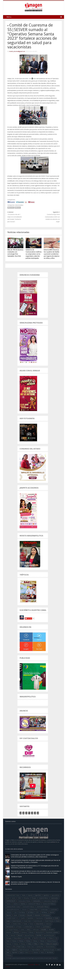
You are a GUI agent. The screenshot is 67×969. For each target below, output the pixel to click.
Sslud (26, 952)
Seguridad (14, 952)
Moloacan (8, 932)
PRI (14, 946)
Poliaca (51, 938)
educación (30, 915)
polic (56, 938)
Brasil (7, 898)
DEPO (37, 912)
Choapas (34, 898)
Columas (8, 904)
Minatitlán (43, 929)
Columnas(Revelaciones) (12, 909)
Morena (31, 932)
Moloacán (16, 932)
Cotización (9, 912)
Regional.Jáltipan (36, 949)
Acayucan (30, 895)
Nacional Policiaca (29, 935)
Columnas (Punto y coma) (13, 906)
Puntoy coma (30, 946)
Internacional (9, 926)
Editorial (37, 964)
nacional (13, 935)
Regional (14, 949)
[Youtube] (60, 965)
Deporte (52, 912)
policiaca (14, 941)
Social (21, 952)
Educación (37, 915)
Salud (7, 952)
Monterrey (24, 932)
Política (36, 944)
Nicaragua (9, 938)
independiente (40, 924)
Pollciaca (8, 946)
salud (58, 949)
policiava (23, 944)
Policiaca (21, 941)
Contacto (7, 966)
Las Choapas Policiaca (12, 929)
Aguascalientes (55, 895)
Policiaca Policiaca (51, 941)
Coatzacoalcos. (37, 901)
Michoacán (36, 929)
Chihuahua (26, 898)
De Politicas (22, 912)
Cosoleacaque (44, 909)
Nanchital (38, 935)
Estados (8, 924)
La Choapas (19, 926)
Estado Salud (27, 921)
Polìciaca (42, 941)
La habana (38, 926)
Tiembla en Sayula (16, 876)
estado (56, 918)
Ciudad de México (43, 898)
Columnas (23, 904)
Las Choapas (46, 926)
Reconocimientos (50, 946)
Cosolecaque (53, 909)
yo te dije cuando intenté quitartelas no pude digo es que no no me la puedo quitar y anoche (31, 958)
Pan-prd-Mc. (43, 938)
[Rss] (46, 965)
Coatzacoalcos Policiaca (24, 901)
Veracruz (35, 952)
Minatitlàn (51, 929)
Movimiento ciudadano (52, 932)
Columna (15, 904)
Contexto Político (33, 909)
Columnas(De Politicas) (28, 906)
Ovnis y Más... (27, 938)
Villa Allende (50, 952)
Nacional (20, 935)
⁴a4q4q (23, 895)
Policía (8, 941)
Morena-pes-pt (40, 932)
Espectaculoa (39, 918)
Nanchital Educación (49, 935)
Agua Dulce (38, 895)
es (18, 918)
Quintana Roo (40, 946)
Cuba (15, 912)
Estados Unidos (17, 924)
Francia (31, 924)
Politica (29, 944)
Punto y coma (21, 946)
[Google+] (54, 965)
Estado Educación (17, 921)
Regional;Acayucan (24, 949)
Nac (7, 935)
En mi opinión (46, 915)
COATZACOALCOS (11, 901)
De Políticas (31, 912)
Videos (42, 952)
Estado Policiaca (49, 921)
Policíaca (28, 941)
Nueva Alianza (18, 938)
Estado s (58, 921)
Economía (22, 915)
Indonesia (48, 924)
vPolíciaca (9, 955)
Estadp (25, 924)
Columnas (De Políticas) (49, 904)
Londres (22, 929)
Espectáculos (48, 918)
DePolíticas (44, 912)
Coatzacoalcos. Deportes (50, 901)
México (29, 929)
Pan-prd (36, 938)
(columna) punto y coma (12, 895)
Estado (8, 921)
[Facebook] (49, 965)
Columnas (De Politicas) (34, 904)
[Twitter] (52, 965)
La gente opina (28, 926)
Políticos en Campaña (51, 944)
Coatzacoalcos (54, 898)
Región (8, 949)
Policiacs (16, 944)
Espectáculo (30, 918)
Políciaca (35, 941)
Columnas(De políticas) (42, 906)
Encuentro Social (10, 918)
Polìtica (42, 944)
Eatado (15, 915)
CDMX (19, 898)
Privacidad (31, 964)
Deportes (8, 915)
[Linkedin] (57, 965)
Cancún (14, 898)
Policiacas (8, 944)
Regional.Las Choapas (49, 949)
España (23, 918)
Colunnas (24, 909)
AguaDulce (46, 895)
